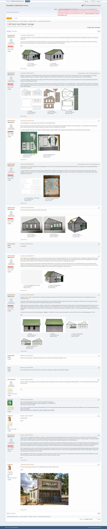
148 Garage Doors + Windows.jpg (32, 198)
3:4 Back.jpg (53, 63)
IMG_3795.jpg (54, 234)
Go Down (9, 31)
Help (89, 527)
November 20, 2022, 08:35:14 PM (26, 243)
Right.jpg (53, 334)
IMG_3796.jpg (31, 234)
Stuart (11, 416)
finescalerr (12, 35)
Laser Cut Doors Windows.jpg (52, 198)
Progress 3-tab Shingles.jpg (55, 285)
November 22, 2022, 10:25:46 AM (26, 415)
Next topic (97, 27)
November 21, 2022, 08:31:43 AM (26, 367)
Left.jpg (30, 334)
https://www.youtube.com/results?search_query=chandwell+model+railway (37, 410)
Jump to (81, 519)
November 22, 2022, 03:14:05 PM (26, 435)
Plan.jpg (30, 111)
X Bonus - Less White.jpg (32, 346)
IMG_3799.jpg (77, 234)
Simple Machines (15, 527)
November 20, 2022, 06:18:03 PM (27, 207)
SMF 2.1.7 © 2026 (8, 527)
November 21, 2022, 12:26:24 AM (26, 355)
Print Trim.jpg (69, 111)
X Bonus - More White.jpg (77, 334)
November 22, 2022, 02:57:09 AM (26, 379)
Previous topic (90, 27)
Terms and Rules (94, 527)
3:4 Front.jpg (31, 63)
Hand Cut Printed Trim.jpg (49, 154)
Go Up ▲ (100, 527)
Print (99, 31)
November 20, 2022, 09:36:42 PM (27, 294)
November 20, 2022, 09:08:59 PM (27, 255)
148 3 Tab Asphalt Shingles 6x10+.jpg (32, 285)
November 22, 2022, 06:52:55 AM (26, 399)
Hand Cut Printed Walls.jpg (29, 154)
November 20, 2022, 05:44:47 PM (27, 73)
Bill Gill (11, 399)
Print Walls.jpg (52, 111)
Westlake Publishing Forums (17, 5)
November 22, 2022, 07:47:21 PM (27, 464)
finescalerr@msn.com (62, 15)
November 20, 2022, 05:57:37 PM (27, 120)
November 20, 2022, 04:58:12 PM (27, 35)
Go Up (8, 513)
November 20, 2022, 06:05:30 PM (27, 164)
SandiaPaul (12, 379)
